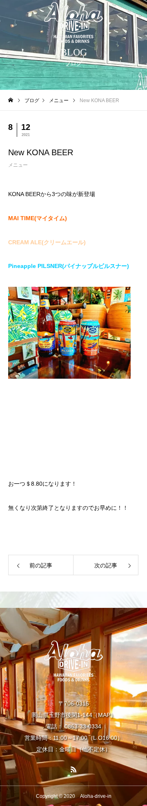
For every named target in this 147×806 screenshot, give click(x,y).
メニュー (18, 165)
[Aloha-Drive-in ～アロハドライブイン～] (73, 22)
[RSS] (73, 769)
